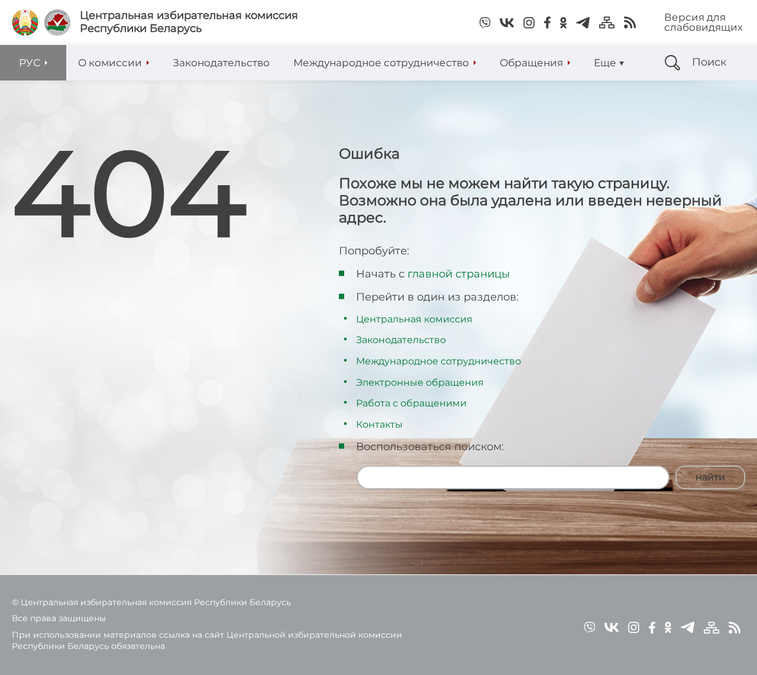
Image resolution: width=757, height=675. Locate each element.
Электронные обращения (420, 382)
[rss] (629, 22)
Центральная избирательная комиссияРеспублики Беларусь (189, 22)
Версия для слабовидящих (703, 22)
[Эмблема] (57, 22)
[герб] (25, 22)
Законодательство (401, 339)
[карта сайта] (606, 22)
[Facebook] (547, 22)
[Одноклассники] (563, 22)
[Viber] (485, 22)
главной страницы (458, 273)
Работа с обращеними (411, 403)
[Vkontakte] (507, 22)
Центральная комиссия (414, 319)
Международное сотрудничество (438, 361)
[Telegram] (582, 22)
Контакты (379, 424)
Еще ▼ (609, 63)
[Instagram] (529, 22)
